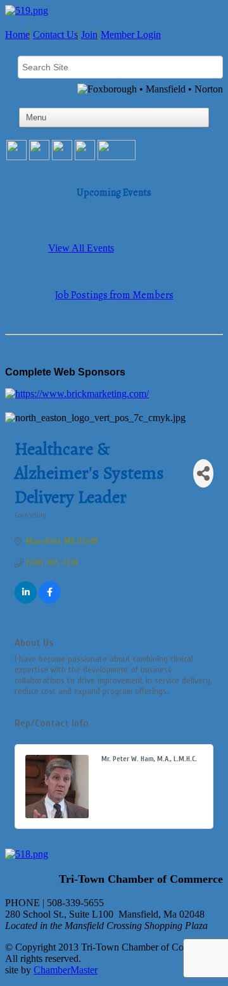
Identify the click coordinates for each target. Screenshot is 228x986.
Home (17, 34)
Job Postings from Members (114, 295)
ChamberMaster (66, 969)
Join (89, 34)
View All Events (81, 248)
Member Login (131, 34)
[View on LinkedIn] (26, 600)
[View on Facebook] (50, 600)
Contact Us (55, 34)
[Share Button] (203, 473)
